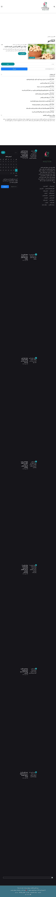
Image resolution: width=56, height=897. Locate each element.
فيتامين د (46, 202)
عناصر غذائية (45, 200)
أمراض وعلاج (45, 190)
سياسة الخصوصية (33, 892)
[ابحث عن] (54, 7)
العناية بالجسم (45, 195)
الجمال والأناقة (51, 193)
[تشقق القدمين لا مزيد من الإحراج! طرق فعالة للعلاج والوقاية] (32, 305)
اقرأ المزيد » (22, 53)
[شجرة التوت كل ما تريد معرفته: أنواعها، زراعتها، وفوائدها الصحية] (32, 823)
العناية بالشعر (52, 197)
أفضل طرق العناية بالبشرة (49, 188)
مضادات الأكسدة (51, 204)
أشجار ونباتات (52, 186)
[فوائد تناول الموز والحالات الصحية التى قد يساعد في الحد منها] (32, 408)
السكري (45, 193)
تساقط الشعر (52, 200)
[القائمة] (1, 7)
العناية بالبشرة (51, 195)
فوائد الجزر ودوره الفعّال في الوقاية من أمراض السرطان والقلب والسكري (24, 464)
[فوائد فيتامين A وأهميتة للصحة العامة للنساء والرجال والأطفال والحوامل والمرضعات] (32, 616)
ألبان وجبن (41, 188)
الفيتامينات (46, 197)
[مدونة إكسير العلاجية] (45, 6)
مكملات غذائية (44, 204)
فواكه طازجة (52, 202)
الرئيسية (52, 36)
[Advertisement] (28, 24)
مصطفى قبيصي (22, 44)
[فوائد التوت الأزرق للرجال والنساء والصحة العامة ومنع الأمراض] (32, 719)
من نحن (16, 892)
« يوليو (16, 175)
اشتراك (14, 69)
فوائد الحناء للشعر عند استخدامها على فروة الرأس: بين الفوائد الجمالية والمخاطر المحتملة (24, 153)
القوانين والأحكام (22, 892)
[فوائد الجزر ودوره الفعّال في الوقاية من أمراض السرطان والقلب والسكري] (32, 512)
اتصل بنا (27, 892)
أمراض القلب (52, 190)
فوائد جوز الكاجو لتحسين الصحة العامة (15, 46)
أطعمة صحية (45, 186)
